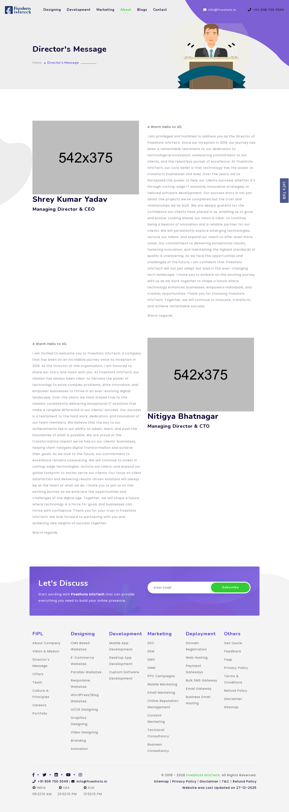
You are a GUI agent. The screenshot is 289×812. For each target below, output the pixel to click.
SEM (150, 651)
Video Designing (84, 732)
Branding (78, 740)
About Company (46, 643)
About (125, 9)
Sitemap (231, 707)
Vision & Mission (45, 651)
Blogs (142, 9)
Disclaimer (233, 699)
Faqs (228, 659)
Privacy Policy (236, 668)
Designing (52, 9)
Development (79, 9)
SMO (151, 659)
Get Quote (233, 643)
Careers (39, 705)
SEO (150, 643)
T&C (225, 781)
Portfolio (39, 713)
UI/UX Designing (84, 709)
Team (37, 682)
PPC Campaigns (161, 676)
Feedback (232, 651)
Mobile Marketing (162, 684)
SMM (151, 668)
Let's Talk (284, 191)
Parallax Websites (86, 672)
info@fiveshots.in (221, 10)
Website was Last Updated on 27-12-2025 (219, 787)
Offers (37, 674)
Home (37, 63)
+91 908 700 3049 (268, 10)
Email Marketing (161, 692)
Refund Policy (235, 690)
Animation (79, 749)
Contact (160, 9)
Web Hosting (197, 657)
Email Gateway (199, 688)
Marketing (105, 9)
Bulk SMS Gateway (201, 680)
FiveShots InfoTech (203, 775)
